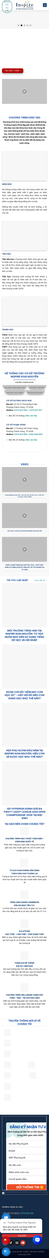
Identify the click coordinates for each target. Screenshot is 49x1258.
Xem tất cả (40, 580)
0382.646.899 (35, 434)
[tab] (24, 382)
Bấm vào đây (31, 416)
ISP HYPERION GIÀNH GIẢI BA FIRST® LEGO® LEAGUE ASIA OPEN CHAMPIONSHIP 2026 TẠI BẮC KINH (24, 813)
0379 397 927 (35, 410)
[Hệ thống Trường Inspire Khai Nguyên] (24, 5)
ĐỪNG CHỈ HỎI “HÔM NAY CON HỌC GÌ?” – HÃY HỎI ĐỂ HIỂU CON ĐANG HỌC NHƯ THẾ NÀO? (24, 695)
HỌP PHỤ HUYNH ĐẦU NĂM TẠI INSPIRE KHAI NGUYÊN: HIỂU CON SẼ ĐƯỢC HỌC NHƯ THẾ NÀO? (24, 753)
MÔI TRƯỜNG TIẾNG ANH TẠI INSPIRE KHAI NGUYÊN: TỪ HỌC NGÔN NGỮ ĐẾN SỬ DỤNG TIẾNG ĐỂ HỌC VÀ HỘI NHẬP (24, 635)
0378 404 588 (20, 410)
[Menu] (45, 5)
